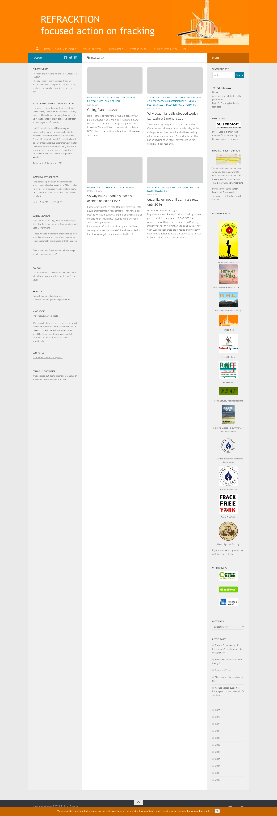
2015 (217, 759)
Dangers (166, 97)
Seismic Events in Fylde (165, 48)
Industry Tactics (95, 97)
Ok (217, 811)
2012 (217, 780)
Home (47, 48)
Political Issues (95, 101)
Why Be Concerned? (93, 48)
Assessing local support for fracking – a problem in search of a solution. (228, 691)
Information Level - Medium (120, 97)
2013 (217, 773)
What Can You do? (138, 48)
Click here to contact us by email (48, 357)
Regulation (171, 105)
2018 (217, 738)
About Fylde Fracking (65, 48)
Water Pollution (187, 105)
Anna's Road (153, 97)
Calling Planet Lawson (102, 110)
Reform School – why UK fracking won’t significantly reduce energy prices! (228, 649)
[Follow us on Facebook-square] (65, 58)
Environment (179, 97)
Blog (184, 48)
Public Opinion (112, 101)
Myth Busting (116, 48)
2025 (217, 710)
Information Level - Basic (175, 187)
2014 (217, 766)
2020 (217, 724)
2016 (217, 752)
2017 (217, 745)
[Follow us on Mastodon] (76, 58)
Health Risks (194, 97)
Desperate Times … (224, 670)
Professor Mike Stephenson (225, 188)
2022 (217, 717)
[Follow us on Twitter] (70, 58)
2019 (217, 731)
